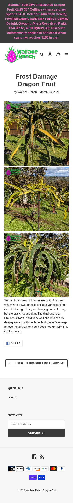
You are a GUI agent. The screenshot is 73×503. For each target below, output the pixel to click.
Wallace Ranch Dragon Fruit (41, 490)
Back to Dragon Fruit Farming (39, 363)
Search (12, 397)
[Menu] (66, 54)
